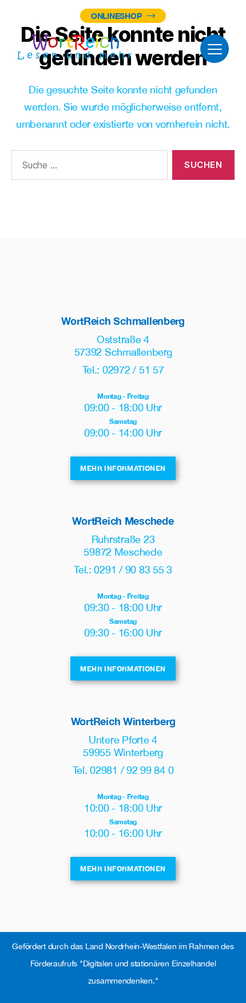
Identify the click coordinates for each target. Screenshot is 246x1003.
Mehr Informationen (122, 468)
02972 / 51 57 (133, 370)
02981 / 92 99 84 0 (131, 770)
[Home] (74, 47)
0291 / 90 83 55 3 (133, 570)
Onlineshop (117, 16)
